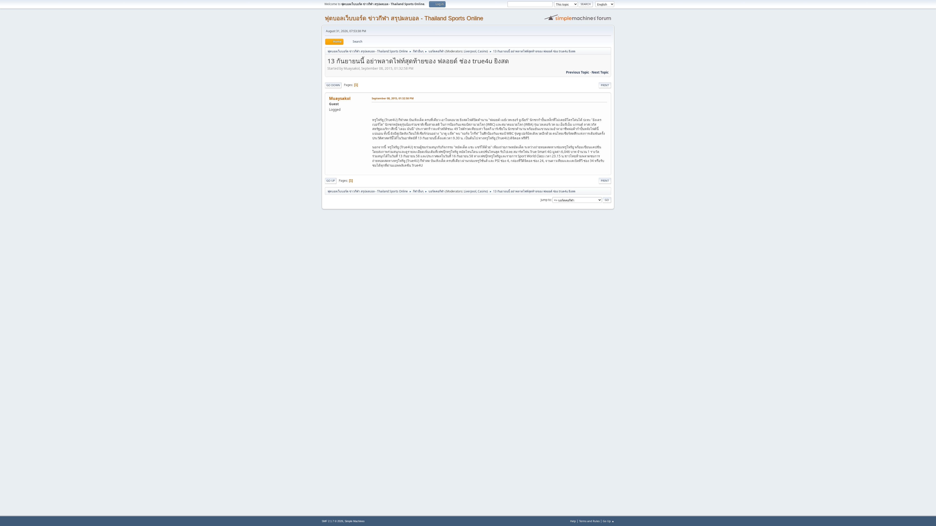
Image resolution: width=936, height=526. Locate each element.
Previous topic (577, 72)
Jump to (546, 200)
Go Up (330, 180)
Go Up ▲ (608, 521)
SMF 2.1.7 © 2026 (332, 521)
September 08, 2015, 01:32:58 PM (393, 98)
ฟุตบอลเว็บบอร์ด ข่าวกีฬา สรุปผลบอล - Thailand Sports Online (404, 18)
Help (573, 521)
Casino (482, 51)
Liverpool (470, 51)
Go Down (333, 85)
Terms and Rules (589, 521)
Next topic (600, 72)
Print (605, 85)
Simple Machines (355, 521)
